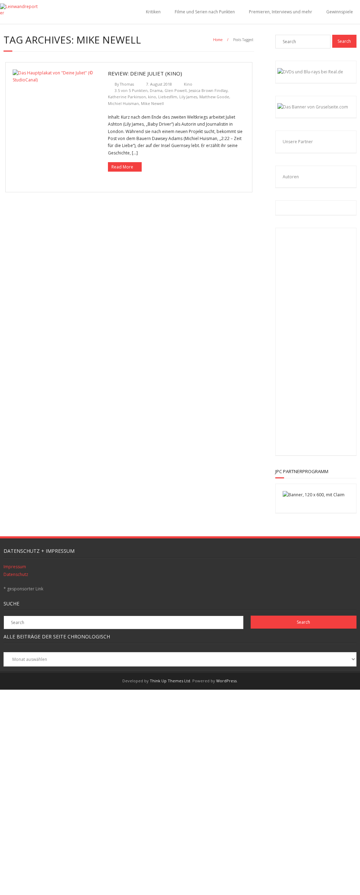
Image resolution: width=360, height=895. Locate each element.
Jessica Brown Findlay (208, 90)
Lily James (188, 96)
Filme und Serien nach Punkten (205, 12)
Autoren (291, 177)
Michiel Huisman (123, 103)
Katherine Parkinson (127, 96)
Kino (188, 84)
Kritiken (153, 12)
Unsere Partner (298, 142)
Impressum (15, 567)
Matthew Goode (214, 96)
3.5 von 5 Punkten (131, 90)
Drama (156, 90)
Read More (122, 167)
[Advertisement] (328, 340)
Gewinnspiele (339, 12)
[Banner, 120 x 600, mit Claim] (314, 495)
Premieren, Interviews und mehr (280, 12)
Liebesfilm (167, 96)
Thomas (127, 84)
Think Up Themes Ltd (170, 680)
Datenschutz (16, 574)
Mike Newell (152, 103)
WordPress (226, 680)
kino (152, 96)
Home (218, 39)
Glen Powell (176, 90)
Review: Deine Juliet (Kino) (145, 73)
